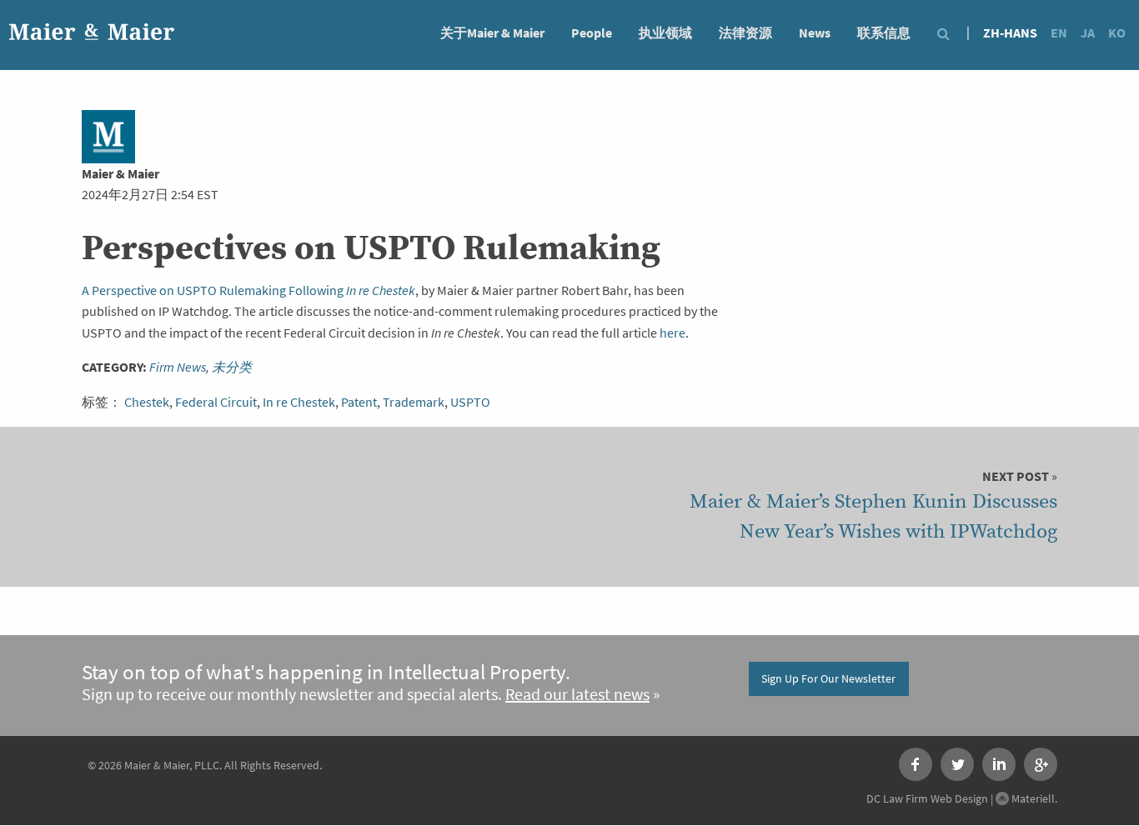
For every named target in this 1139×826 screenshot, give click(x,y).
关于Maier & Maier (492, 33)
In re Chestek (299, 402)
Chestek (146, 402)
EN (1059, 33)
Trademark (413, 402)
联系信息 (884, 33)
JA (1088, 33)
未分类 (232, 367)
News (814, 33)
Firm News (177, 367)
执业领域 (665, 33)
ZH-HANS (1010, 33)
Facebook (915, 764)
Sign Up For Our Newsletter (828, 678)
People (591, 33)
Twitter (957, 764)
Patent (359, 402)
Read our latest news (577, 694)
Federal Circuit (216, 402)
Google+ (1040, 764)
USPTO (470, 402)
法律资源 (745, 33)
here (672, 333)
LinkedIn (999, 764)
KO (1117, 33)
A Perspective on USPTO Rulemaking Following (248, 290)
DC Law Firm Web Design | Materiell (960, 798)
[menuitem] (492, 32)
